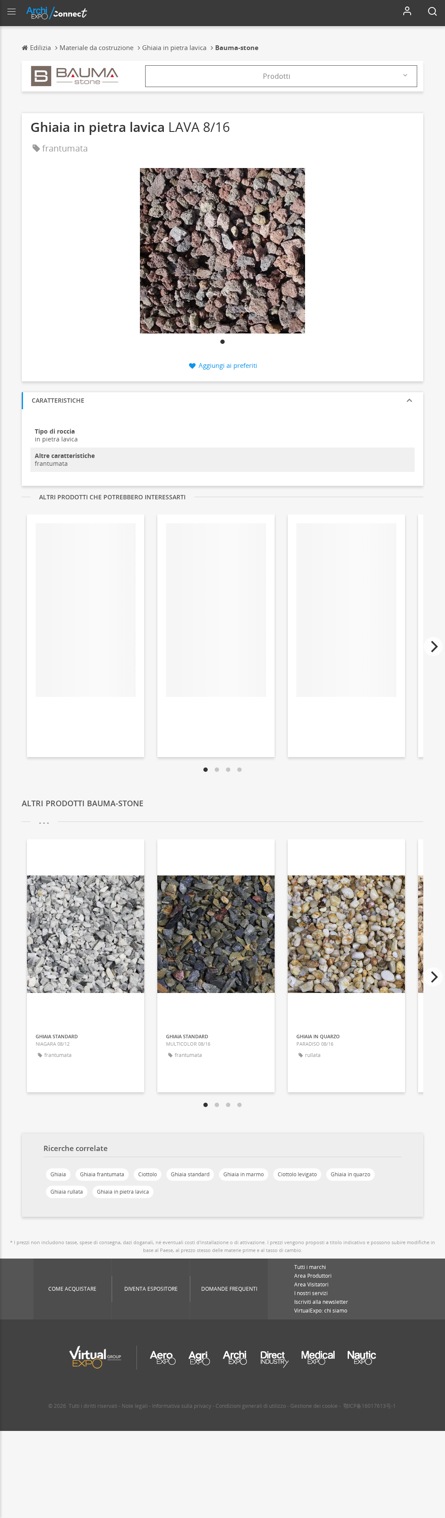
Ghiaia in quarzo (350, 1174)
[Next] (433, 646)
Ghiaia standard (190, 1174)
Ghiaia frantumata (102, 1174)
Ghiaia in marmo (243, 1174)
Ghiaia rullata (66, 1191)
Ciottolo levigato (297, 1174)
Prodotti (276, 76)
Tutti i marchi (310, 1267)
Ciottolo (147, 1174)
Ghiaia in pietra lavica (123, 1191)
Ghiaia (58, 1174)
